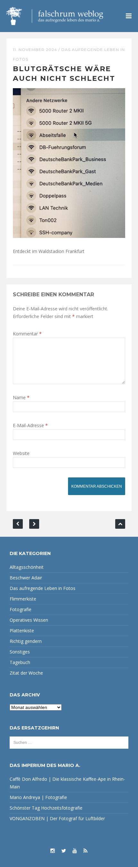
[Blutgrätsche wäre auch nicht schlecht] (69, 162)
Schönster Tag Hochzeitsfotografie (46, 808)
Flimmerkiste (23, 599)
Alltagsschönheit (27, 567)
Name (21, 397)
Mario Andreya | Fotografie (38, 797)
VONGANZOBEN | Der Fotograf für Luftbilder (57, 818)
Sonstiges (20, 652)
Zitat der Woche (26, 673)
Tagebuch (20, 662)
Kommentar (27, 334)
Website (21, 453)
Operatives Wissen (29, 620)
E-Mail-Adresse (30, 425)
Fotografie (20, 609)
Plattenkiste (22, 630)
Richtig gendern (26, 641)
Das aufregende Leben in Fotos (42, 588)
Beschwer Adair (26, 578)
